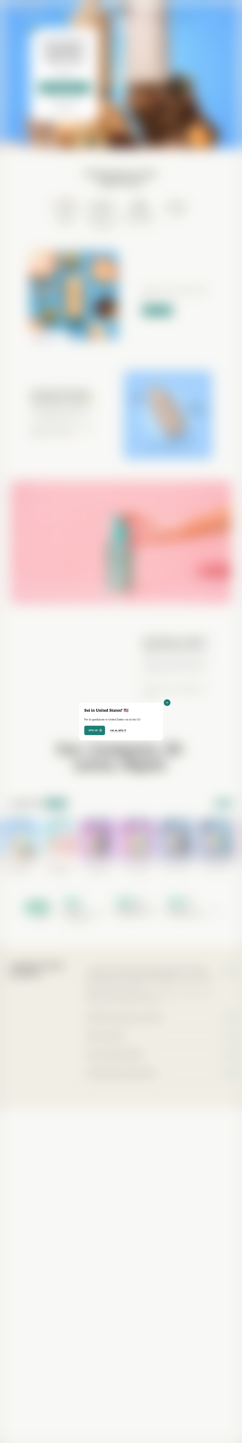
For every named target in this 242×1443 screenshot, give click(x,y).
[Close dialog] (167, 702)
